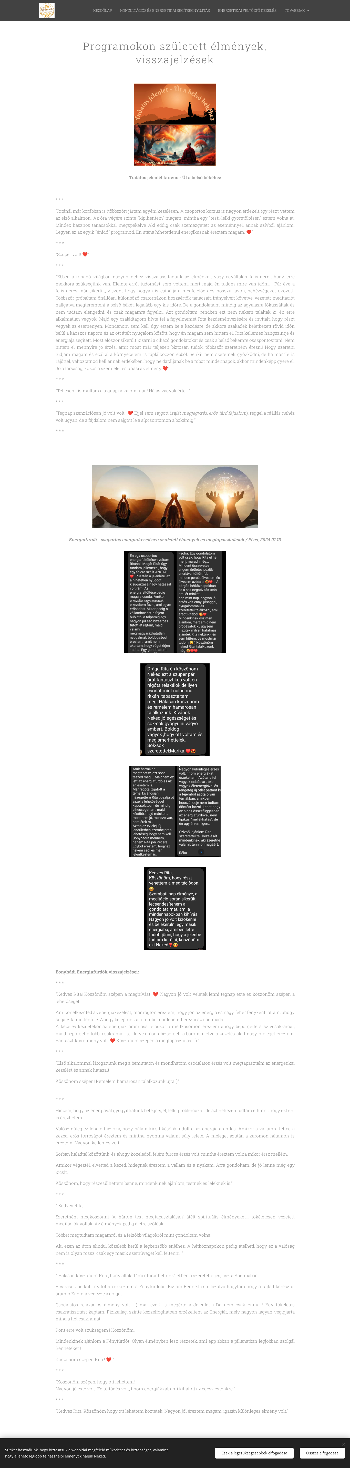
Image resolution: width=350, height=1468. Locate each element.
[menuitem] (104, 10)
